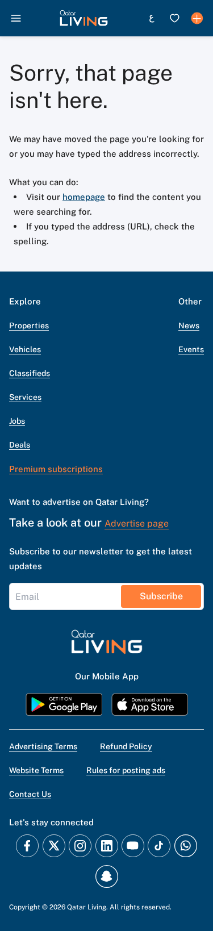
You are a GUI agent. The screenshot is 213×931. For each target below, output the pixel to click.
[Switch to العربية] (151, 18)
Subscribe (161, 596)
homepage (83, 197)
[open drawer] (16, 18)
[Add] (197, 18)
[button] (84, 18)
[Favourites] (174, 18)
